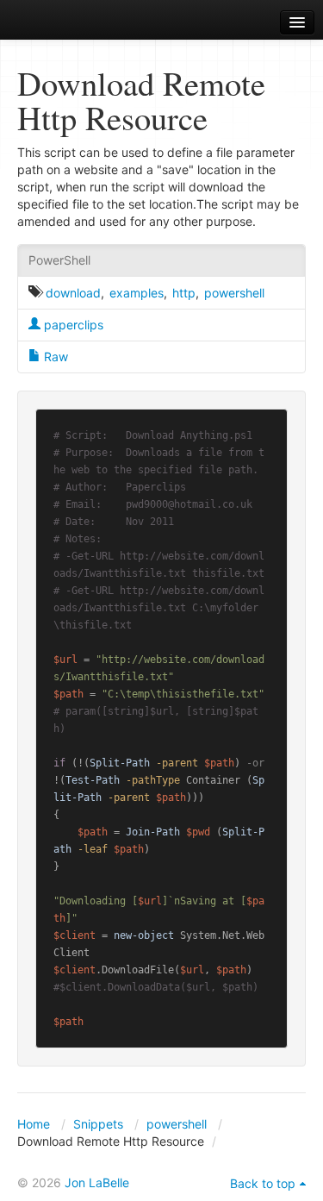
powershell (234, 292)
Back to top (262, 1183)
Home (33, 1124)
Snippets (98, 1124)
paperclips (71, 324)
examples (136, 292)
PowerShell (59, 260)
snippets (60, 23)
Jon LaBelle (97, 1182)
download (73, 292)
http (184, 292)
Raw (54, 356)
